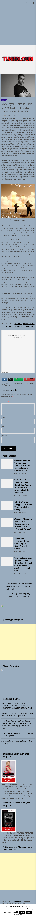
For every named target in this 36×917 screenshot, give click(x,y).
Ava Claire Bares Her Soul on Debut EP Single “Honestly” (17, 742)
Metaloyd (13, 383)
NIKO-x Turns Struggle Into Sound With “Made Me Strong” (23, 506)
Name (3, 417)
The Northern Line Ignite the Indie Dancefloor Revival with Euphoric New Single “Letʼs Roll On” (23, 564)
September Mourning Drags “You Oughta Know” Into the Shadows (22, 543)
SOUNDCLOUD (29, 324)
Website (4, 435)
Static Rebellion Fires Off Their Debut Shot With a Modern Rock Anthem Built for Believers (22, 486)
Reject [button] (29, 912)
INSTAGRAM (17, 326)
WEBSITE (18, 324)
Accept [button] (22, 912)
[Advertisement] (18, 25)
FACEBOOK (28, 326)
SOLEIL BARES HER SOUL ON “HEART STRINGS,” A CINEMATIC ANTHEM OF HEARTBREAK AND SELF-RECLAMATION (16, 706)
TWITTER (8, 326)
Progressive (20, 383)
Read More (18, 915)
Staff (2, 115)
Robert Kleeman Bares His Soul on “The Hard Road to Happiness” (17, 735)
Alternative (8, 383)
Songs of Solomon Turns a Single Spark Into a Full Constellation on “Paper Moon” (22, 465)
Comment (5, 402)
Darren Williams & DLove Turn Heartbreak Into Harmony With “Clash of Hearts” (23, 524)
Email (3, 426)
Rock (24, 383)
